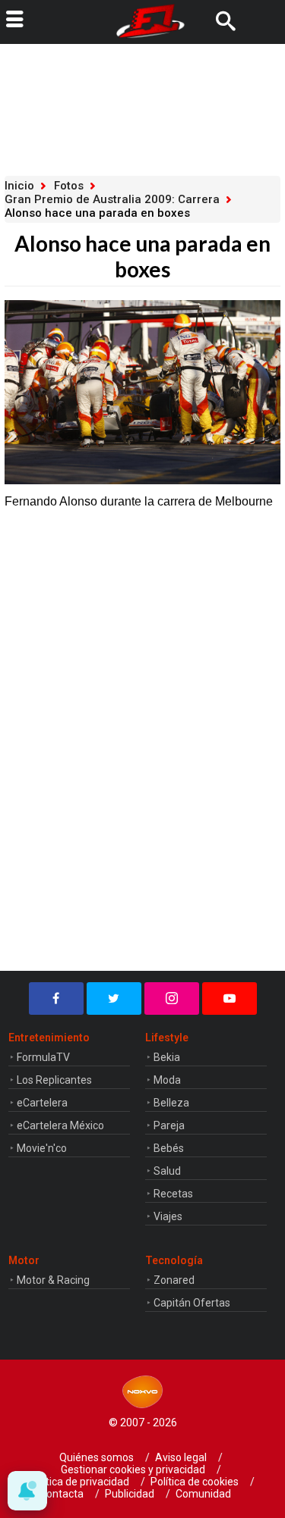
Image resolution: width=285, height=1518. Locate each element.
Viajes (168, 1216)
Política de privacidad (78, 1482)
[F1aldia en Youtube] (229, 998)
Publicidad (129, 1494)
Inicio (19, 185)
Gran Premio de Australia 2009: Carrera (112, 199)
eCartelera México (60, 1125)
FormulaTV (43, 1057)
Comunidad (203, 1494)
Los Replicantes (54, 1080)
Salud (167, 1171)
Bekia (167, 1057)
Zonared (174, 1280)
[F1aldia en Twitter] (114, 998)
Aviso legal (181, 1457)
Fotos (69, 185)
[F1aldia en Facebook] (56, 998)
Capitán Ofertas (192, 1303)
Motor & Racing (53, 1280)
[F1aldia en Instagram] (171, 998)
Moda (167, 1080)
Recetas (173, 1194)
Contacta (62, 1494)
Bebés (169, 1148)
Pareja (169, 1125)
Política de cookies (194, 1482)
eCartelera (42, 1103)
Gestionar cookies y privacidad (133, 1469)
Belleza (171, 1103)
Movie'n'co (42, 1148)
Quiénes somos (96, 1457)
